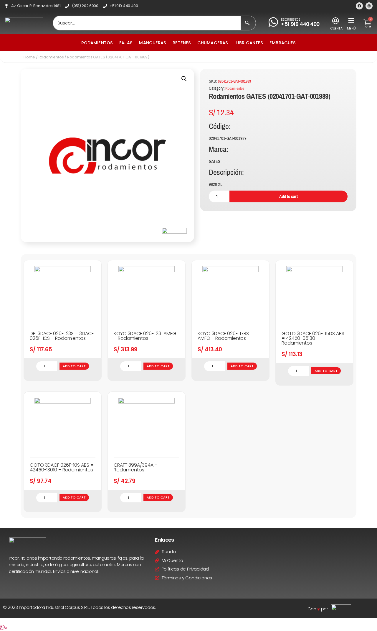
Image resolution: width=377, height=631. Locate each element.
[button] (184, 78)
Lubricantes (248, 43)
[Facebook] (359, 5)
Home (29, 57)
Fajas (126, 43)
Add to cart (288, 196)
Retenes (182, 43)
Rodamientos (97, 43)
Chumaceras (212, 43)
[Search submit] (247, 23)
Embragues (282, 43)
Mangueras (152, 43)
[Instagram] (369, 5)
